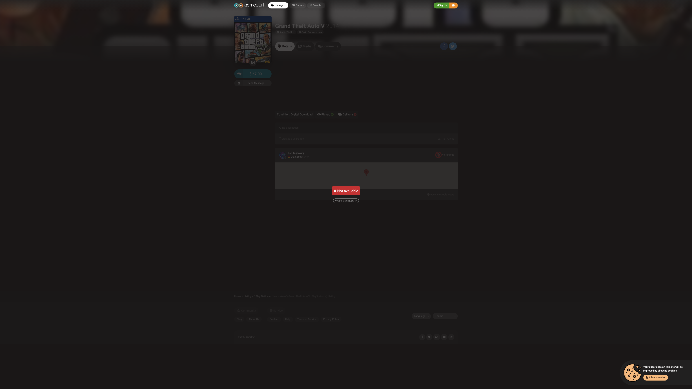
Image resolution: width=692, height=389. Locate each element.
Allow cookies (657, 377)
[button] (316, 5)
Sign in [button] (443, 5)
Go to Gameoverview (347, 201)
